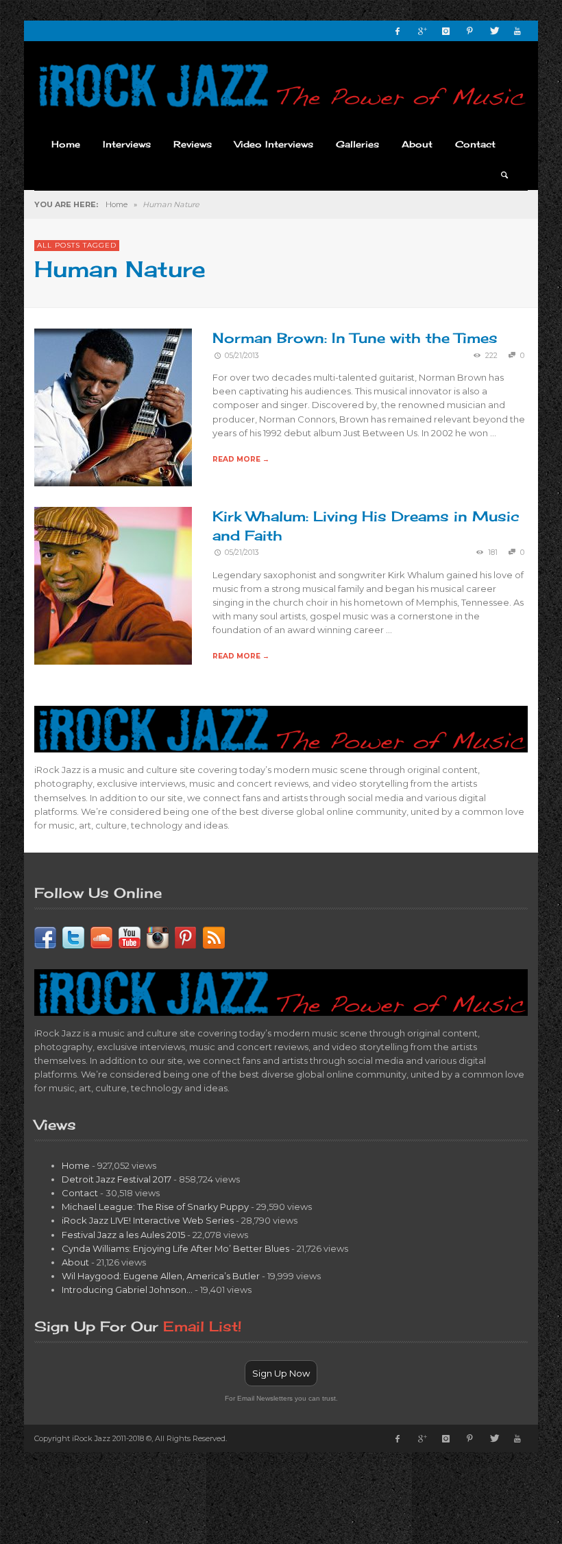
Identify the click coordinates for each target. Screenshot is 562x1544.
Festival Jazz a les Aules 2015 (123, 1234)
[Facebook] (397, 31)
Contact (80, 1192)
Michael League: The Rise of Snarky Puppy (155, 1206)
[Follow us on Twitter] (73, 936)
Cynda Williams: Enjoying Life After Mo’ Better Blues (175, 1248)
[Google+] (421, 31)
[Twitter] (493, 31)
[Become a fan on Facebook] (45, 936)
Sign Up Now (281, 1373)
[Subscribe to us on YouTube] (129, 936)
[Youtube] (517, 31)
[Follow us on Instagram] (158, 936)
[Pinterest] (469, 31)
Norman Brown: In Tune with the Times (355, 337)
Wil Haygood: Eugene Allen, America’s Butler (161, 1275)
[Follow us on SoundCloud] (101, 936)
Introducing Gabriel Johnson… (127, 1289)
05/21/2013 (242, 355)
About (75, 1262)
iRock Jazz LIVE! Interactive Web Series (148, 1220)
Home (116, 204)
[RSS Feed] (214, 936)
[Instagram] (445, 31)
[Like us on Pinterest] (186, 936)
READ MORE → (240, 459)
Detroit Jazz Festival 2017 (116, 1179)
